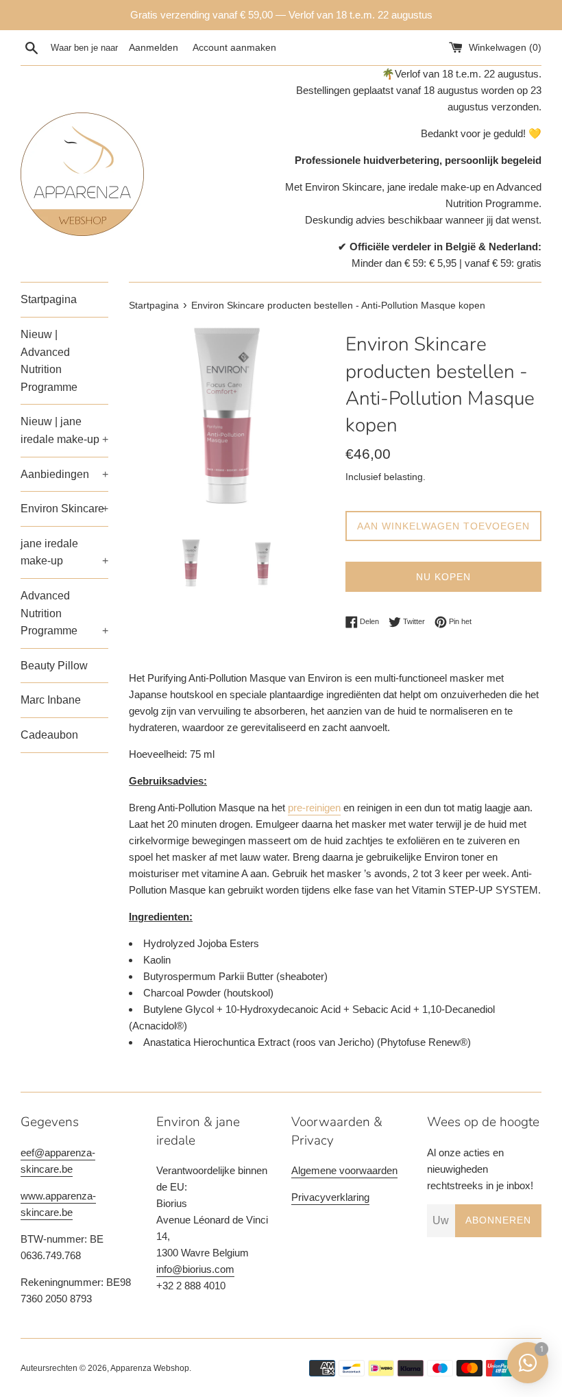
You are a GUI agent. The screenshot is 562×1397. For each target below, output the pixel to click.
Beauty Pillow (54, 665)
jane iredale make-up (64, 552)
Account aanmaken (234, 48)
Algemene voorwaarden (344, 1170)
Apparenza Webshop (149, 1368)
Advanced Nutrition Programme (64, 613)
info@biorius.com (195, 1269)
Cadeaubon (49, 735)
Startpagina (49, 299)
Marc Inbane (51, 700)
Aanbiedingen (64, 474)
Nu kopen (443, 576)
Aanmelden (153, 48)
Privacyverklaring (330, 1197)
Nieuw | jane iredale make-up (64, 430)
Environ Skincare (64, 508)
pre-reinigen (314, 807)
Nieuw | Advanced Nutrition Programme (49, 361)
